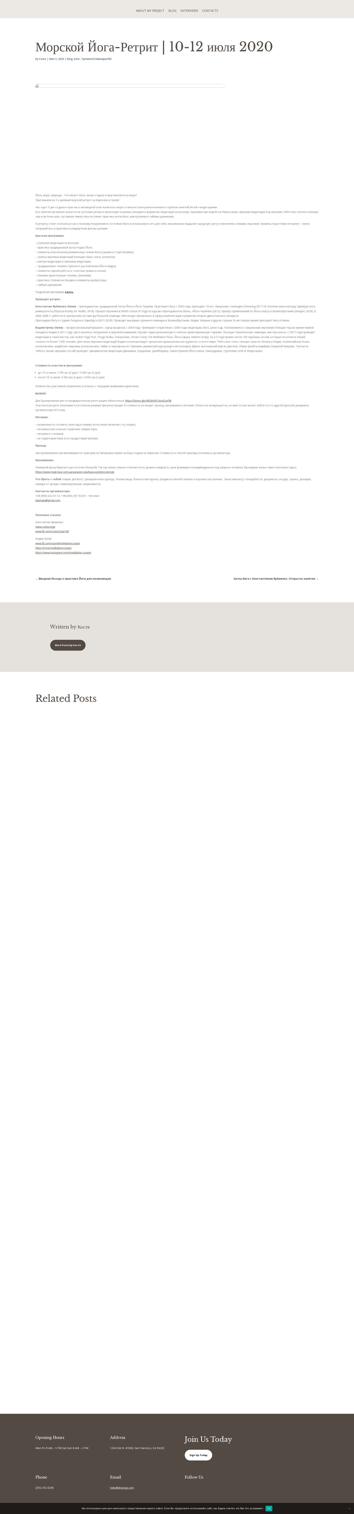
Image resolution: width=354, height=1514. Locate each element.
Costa (42, 59)
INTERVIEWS (189, 11)
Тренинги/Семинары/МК (96, 59)
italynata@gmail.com (47, 500)
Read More (46, 1026)
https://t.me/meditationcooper (53, 548)
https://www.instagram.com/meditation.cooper (63, 552)
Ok (269, 1508)
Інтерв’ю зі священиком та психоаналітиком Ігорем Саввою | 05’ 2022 (96, 1263)
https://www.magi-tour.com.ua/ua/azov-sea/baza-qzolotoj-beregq (74, 472)
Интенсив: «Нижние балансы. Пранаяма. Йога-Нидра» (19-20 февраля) (96, 1313)
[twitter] (194, 1488)
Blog (69, 59)
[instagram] (201, 1488)
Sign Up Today (198, 1455)
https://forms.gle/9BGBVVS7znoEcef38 (148, 400)
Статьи (89, 1012)
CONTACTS (210, 11)
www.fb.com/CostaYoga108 (52, 531)
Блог (77, 59)
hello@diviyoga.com (122, 1487)
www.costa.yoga (45, 526)
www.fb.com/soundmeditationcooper (57, 543)
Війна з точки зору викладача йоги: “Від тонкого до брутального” (91, 1005)
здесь (69, 292)
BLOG (172, 11)
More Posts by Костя (68, 645)
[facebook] (186, 1488)
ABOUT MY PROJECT (150, 11)
